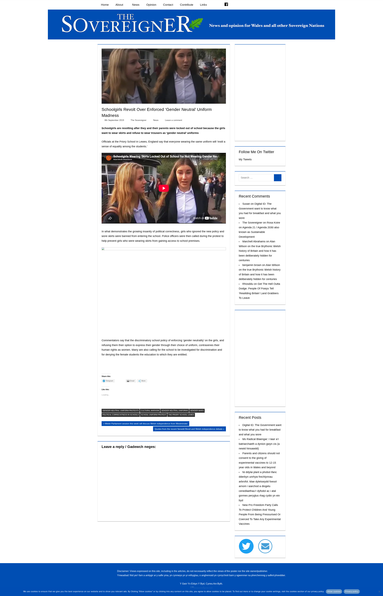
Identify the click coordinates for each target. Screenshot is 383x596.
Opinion (151, 4)
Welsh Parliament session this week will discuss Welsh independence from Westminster (146, 424)
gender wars (197, 411)
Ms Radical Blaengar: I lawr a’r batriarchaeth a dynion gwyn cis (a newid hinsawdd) (259, 444)
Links (203, 4)
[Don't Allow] (379, 591)
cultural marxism (150, 411)
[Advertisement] (260, 92)
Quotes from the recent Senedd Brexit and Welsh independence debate (188, 429)
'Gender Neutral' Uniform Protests (120, 411)
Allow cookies (334, 591)
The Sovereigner (138, 120)
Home (105, 4)
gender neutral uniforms (174, 411)
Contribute (186, 4)
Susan (246, 203)
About (119, 4)
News (135, 4)
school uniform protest (153, 415)
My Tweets (245, 159)
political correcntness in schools (120, 415)
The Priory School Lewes (181, 415)
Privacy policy (351, 591)
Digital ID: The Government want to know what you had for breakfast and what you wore (260, 430)
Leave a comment (173, 120)
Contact (168, 4)
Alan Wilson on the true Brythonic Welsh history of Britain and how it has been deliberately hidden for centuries (260, 251)
